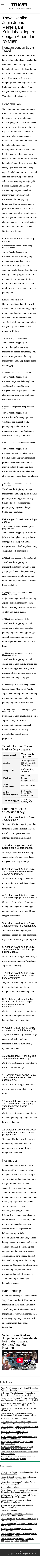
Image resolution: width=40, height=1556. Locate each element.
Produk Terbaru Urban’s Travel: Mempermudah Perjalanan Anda (14, 1432)
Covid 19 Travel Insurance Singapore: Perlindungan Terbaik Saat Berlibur (17, 1448)
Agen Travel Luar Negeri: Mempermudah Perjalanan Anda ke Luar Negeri (18, 1404)
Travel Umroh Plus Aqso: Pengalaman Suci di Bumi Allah (19, 1409)
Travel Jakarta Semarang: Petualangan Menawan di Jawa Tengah (17, 1514)
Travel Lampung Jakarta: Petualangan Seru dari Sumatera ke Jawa (19, 1534)
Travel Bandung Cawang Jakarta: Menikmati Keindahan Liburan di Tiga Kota (19, 1427)
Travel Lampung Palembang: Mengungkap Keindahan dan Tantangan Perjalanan (19, 1491)
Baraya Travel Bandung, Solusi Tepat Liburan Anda (16, 1529)
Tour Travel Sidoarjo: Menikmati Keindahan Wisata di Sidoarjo (19, 1389)
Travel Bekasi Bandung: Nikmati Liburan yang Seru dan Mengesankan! (18, 1478)
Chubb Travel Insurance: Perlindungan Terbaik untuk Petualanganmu (17, 1506)
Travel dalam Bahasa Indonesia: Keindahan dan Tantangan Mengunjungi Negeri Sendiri (19, 1399)
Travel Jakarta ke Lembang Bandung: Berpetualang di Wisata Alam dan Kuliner (18, 1414)
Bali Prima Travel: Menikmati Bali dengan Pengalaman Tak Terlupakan (19, 1496)
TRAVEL (20, 4)
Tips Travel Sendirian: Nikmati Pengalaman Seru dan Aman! (19, 1453)
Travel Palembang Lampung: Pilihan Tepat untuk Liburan (19, 1524)
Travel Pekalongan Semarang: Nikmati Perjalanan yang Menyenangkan (17, 1540)
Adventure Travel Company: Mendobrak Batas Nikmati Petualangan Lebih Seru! (18, 1394)
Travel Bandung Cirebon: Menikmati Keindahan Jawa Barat (16, 1501)
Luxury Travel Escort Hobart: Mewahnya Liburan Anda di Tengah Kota (18, 1458)
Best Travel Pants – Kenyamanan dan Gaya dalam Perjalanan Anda (19, 1437)
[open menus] (3, 5)
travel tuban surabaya (10, 1487)
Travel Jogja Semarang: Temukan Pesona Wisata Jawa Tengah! (18, 1483)
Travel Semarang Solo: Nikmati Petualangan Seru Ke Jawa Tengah (19, 1519)
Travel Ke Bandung (9, 1510)
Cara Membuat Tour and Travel (14, 1418)
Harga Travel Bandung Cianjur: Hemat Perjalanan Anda (17, 1442)
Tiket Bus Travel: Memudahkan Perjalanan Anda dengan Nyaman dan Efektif (19, 1422)
